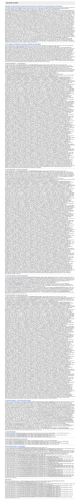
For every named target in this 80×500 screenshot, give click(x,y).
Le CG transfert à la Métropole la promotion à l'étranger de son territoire (23, 44)
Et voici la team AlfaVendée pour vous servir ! (16, 439)
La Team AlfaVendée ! (10, 431)
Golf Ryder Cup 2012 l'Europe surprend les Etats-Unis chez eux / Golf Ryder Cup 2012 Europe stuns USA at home (33, 6)
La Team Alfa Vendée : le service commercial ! (16, 275)
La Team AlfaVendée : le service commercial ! (16, 169)
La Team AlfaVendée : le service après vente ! (16, 295)
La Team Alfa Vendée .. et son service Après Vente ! (18, 400)
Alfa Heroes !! (8, 479)
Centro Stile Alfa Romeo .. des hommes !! (15, 446)
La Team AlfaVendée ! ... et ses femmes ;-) (15, 63)
